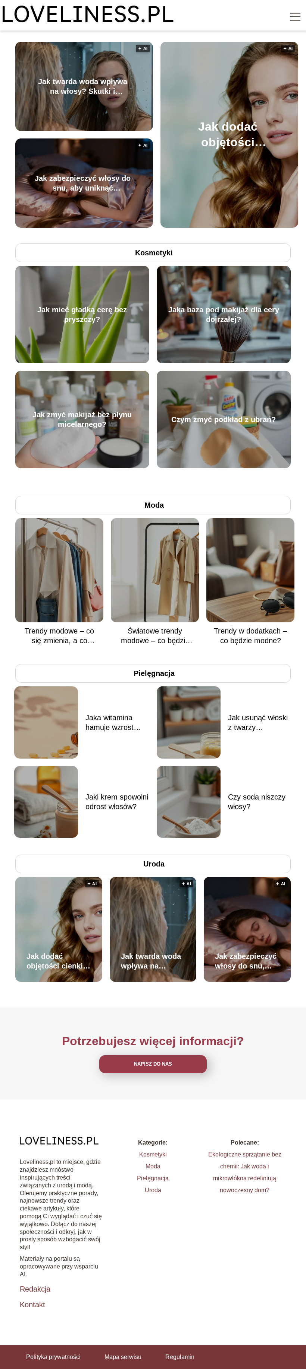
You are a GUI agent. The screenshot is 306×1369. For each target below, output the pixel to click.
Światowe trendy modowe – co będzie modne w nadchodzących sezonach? (155, 636)
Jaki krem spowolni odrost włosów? (116, 802)
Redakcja (35, 1289)
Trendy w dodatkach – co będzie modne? (250, 636)
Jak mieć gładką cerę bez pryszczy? (82, 314)
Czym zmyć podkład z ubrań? (223, 419)
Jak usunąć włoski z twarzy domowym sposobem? (258, 723)
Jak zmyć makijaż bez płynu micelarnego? (82, 419)
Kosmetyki (154, 253)
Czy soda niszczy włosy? (256, 802)
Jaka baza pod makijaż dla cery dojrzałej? (223, 314)
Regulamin (179, 1357)
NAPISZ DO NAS (153, 1064)
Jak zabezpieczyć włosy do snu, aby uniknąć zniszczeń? (83, 183)
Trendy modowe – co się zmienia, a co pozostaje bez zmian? (60, 636)
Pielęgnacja (154, 673)
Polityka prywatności (53, 1357)
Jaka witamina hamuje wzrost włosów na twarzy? (116, 723)
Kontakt (32, 1305)
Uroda (154, 864)
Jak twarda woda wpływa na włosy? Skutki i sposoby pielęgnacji (82, 86)
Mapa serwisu (122, 1357)
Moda (154, 505)
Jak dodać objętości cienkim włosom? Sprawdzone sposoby (228, 135)
